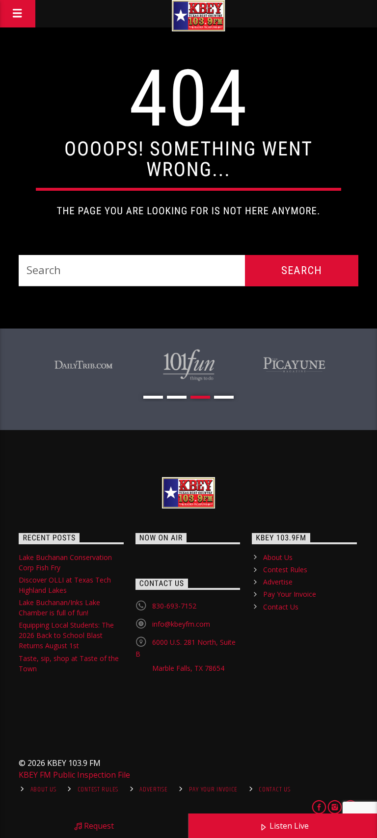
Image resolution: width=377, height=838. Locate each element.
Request (98, 825)
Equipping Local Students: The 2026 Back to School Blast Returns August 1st (66, 635)
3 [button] (200, 397)
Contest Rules (285, 569)
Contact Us (280, 606)
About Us (278, 557)
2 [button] (177, 397)
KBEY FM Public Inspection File (74, 774)
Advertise (278, 581)
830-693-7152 (174, 605)
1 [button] (153, 397)
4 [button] (224, 397)
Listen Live (288, 825)
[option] (83, 365)
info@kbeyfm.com (181, 624)
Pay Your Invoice (289, 594)
